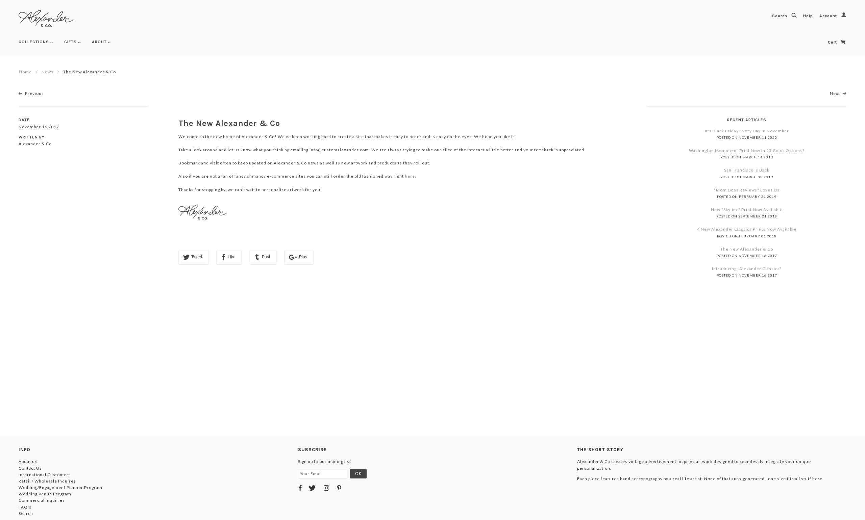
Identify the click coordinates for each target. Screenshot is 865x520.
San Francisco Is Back (746, 170)
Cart (833, 42)
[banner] (46, 18)
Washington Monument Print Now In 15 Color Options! (747, 150)
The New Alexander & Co (229, 123)
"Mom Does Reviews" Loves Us (747, 189)
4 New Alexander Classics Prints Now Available (746, 229)
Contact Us (30, 468)
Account (828, 16)
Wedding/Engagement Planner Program (60, 487)
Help (808, 16)
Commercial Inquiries (42, 500)
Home (25, 71)
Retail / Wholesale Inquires (47, 481)
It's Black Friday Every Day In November (747, 130)
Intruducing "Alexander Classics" (747, 268)
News (47, 71)
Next (835, 93)
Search (780, 16)
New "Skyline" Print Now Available (747, 209)
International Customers (45, 474)
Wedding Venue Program (45, 493)
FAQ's (25, 507)
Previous (34, 93)
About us (28, 461)
